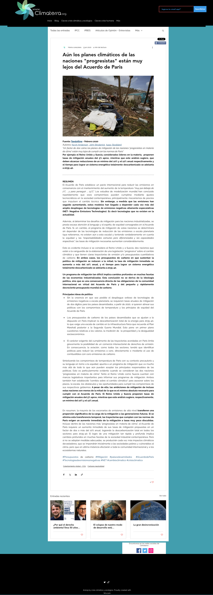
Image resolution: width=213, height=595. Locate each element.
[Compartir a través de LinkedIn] (76, 474)
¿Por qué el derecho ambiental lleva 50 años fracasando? (65, 526)
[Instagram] (151, 550)
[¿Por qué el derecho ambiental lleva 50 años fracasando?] (68, 510)
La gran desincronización (146, 524)
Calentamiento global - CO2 (74, 466)
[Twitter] (144, 550)
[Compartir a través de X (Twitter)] (70, 474)
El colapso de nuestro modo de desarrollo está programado (107, 526)
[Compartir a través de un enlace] (82, 474)
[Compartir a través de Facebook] (64, 474)
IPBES (87, 30)
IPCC (77, 30)
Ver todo (162, 496)
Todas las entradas (60, 30)
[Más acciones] (152, 47)
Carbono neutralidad (96, 466)
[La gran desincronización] (148, 510)
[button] (163, 30)
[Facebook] (138, 550)
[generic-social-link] (108, 582)
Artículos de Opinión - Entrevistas (112, 30)
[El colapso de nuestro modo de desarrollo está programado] (108, 510)
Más (137, 30)
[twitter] (104, 582)
